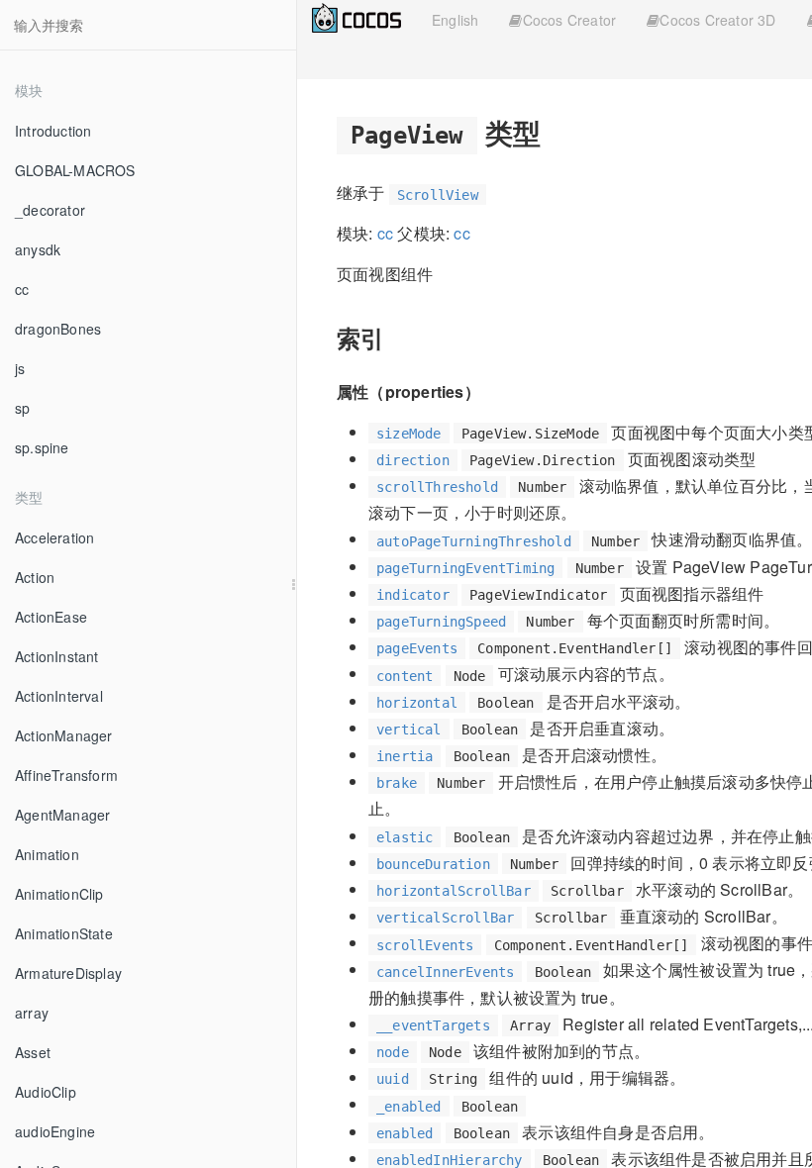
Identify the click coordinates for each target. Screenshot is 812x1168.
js (20, 368)
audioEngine (55, 1131)
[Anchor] (555, 132)
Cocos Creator (570, 20)
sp (22, 408)
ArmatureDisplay (68, 973)
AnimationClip (59, 894)
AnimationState (64, 933)
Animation (47, 854)
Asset (33, 1052)
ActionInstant (57, 656)
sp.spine (42, 447)
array (32, 1012)
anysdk (37, 249)
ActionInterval (59, 696)
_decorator (50, 210)
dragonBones (58, 329)
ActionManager (64, 735)
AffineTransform (66, 775)
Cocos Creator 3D (717, 20)
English (455, 20)
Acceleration (54, 537)
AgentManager (62, 815)
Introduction (53, 131)
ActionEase (51, 617)
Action (34, 577)
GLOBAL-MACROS (75, 170)
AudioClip (45, 1092)
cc (22, 289)
